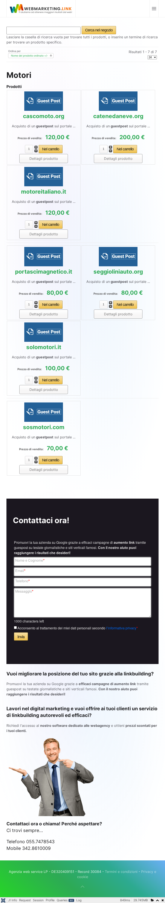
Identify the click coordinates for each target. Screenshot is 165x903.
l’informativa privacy (121, 628)
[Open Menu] (154, 8)
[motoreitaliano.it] (43, 176)
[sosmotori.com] (43, 412)
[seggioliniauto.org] (118, 256)
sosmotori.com (43, 427)
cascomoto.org (43, 116)
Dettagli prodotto (43, 158)
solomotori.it (43, 347)
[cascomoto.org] (43, 101)
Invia (20, 636)
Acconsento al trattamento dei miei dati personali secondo (77, 628)
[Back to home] (41, 8)
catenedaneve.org (118, 116)
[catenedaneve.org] (118, 101)
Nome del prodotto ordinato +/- (29, 55)
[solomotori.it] (43, 332)
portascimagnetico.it (43, 271)
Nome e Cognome (29, 560)
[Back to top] (82, 887)
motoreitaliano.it (43, 191)
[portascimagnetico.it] (43, 256)
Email (20, 570)
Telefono (22, 580)
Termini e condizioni (122, 871)
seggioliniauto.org (118, 271)
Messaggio (24, 591)
